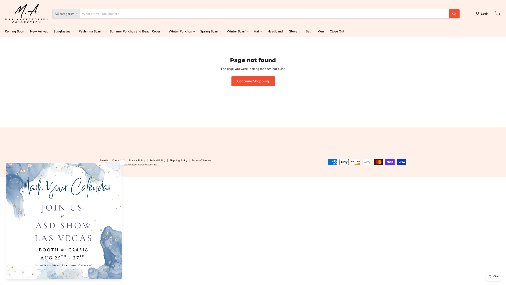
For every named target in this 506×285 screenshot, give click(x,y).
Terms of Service (201, 160)
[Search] (454, 13)
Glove (293, 31)
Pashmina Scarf (90, 31)
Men (320, 31)
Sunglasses (62, 31)
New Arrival (39, 31)
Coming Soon (14, 31)
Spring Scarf (209, 31)
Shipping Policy (178, 160)
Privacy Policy (137, 160)
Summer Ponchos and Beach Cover (135, 31)
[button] (482, 13)
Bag (309, 31)
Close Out (337, 31)
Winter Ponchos (181, 31)
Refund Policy (157, 160)
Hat (257, 31)
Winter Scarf (236, 31)
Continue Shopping (253, 81)
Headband (275, 31)
